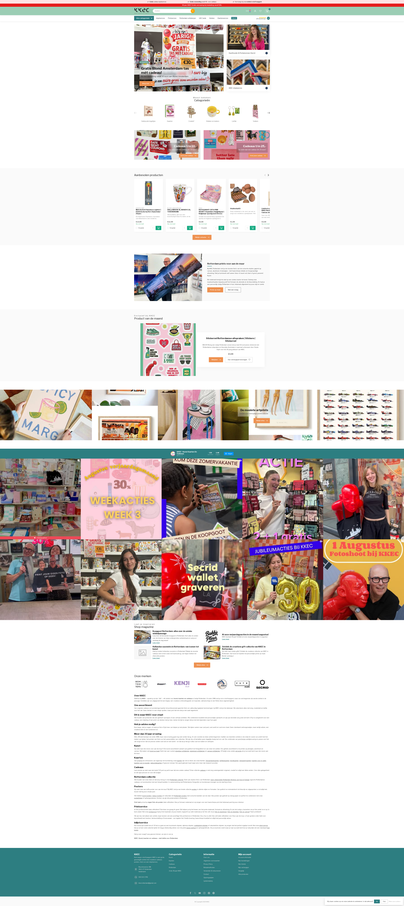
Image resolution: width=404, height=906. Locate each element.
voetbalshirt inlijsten (201, 826)
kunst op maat (154, 751)
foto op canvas (244, 812)
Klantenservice (223, 18)
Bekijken (215, 360)
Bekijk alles (201, 665)
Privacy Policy (208, 864)
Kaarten (171, 861)
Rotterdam (172, 867)
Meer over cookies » (395, 901)
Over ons (207, 857)
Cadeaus (172, 864)
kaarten (179, 761)
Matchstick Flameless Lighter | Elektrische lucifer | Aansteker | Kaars (148, 212)
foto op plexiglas (233, 812)
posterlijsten (138, 798)
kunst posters (147, 796)
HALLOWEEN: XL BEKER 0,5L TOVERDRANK (179, 211)
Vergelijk (141, 228)
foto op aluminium (221, 812)
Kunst (171, 857)
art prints (238, 751)
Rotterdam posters (180, 796)
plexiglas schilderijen (182, 751)
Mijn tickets (242, 864)
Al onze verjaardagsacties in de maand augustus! (245, 634)
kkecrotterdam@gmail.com (147, 883)
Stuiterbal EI (235, 208)
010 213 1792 (143, 877)
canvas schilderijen (213, 751)
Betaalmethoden (209, 867)
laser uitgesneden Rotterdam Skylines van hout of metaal (230, 780)
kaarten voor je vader (259, 761)
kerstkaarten (234, 761)
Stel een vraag (233, 290)
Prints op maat (215, 290)
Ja (377, 901)
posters (194, 789)
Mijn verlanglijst (243, 867)
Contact (206, 874)
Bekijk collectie (200, 237)
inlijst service (263, 826)
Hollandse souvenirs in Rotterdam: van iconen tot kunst (176, 647)
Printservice (172, 18)
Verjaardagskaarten (212, 761)
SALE (234, 18)
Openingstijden (209, 878)
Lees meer (156, 643)
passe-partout (191, 828)
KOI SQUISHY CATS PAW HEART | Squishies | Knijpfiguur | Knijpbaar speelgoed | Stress (211, 212)
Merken (212, 18)
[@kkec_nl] (173, 454)
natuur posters (157, 796)
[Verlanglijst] (260, 11)
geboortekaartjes (156, 763)
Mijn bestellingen (244, 861)
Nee (384, 901)
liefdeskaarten (224, 761)
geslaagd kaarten (245, 761)
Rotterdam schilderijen (187, 18)
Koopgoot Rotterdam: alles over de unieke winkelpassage (172, 632)
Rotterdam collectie (176, 780)
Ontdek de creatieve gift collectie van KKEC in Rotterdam (244, 647)
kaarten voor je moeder (142, 763)
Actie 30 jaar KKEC (175, 871)
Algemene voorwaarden (212, 861)
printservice (153, 812)
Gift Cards (202, 18)
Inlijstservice (160, 18)
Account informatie (244, 857)
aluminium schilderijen (197, 751)
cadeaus (203, 770)
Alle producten (243, 874)
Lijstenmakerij (208, 881)
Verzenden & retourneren (212, 871)
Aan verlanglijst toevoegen (237, 360)
